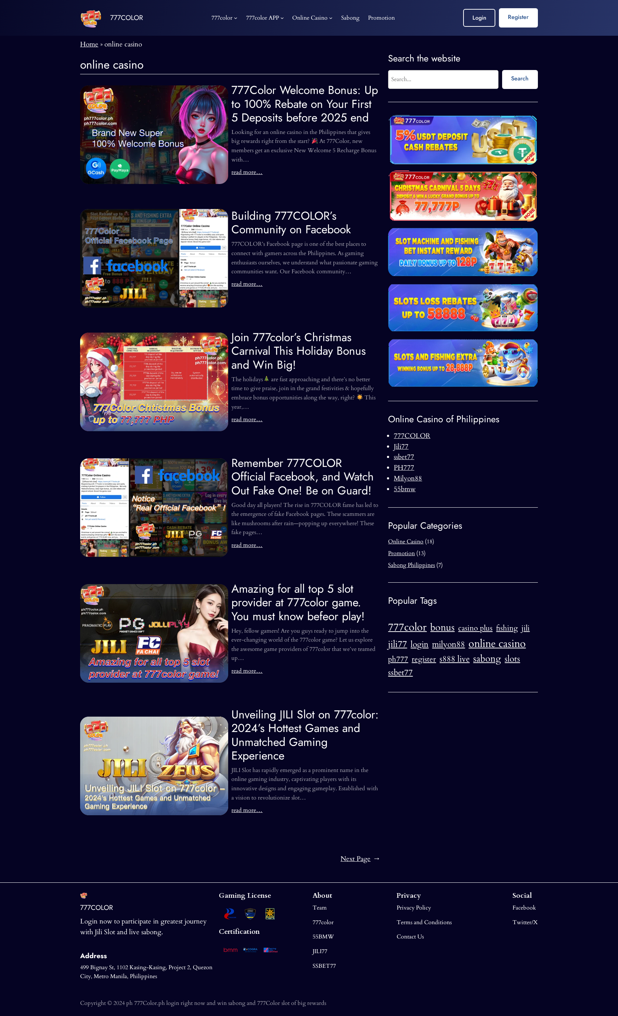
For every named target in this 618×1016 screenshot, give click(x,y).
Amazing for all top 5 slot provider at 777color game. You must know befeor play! (298, 602)
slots (512, 659)
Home (89, 44)
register (424, 659)
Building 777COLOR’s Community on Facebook (291, 222)
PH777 (404, 467)
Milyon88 (408, 478)
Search (520, 78)
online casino (497, 644)
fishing (507, 628)
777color (407, 627)
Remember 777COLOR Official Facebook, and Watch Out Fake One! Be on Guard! (302, 476)
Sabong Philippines (411, 565)
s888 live (455, 659)
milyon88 (448, 644)
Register (518, 17)
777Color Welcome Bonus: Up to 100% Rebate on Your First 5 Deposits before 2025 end (304, 103)
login (419, 644)
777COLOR (126, 18)
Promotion (401, 553)
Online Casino (405, 542)
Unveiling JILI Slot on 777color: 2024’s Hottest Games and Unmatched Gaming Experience (305, 735)
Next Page (359, 858)
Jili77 (401, 446)
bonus (442, 627)
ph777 (398, 659)
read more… (247, 172)
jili (525, 628)
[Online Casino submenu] (331, 18)
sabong (487, 659)
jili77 (397, 644)
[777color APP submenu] (282, 18)
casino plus (475, 628)
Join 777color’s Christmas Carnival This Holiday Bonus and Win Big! (298, 351)
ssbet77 (404, 457)
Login (479, 18)
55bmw (405, 489)
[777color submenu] (235, 18)
